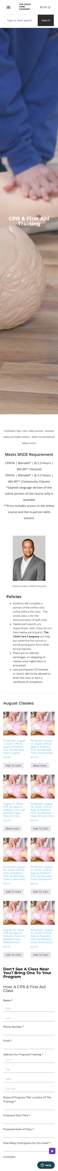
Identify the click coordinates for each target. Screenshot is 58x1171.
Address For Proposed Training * (23, 1054)
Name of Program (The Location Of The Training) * (27, 1099)
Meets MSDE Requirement (29, 454)
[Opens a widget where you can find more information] (46, 1165)
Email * (7, 1040)
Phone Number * (13, 1027)
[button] (8, 7)
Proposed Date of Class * (18, 1129)
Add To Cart (13, 765)
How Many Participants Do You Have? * (27, 1143)
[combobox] (20, 20)
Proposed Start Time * (16, 1115)
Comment (9, 1157)
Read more (39, 765)
